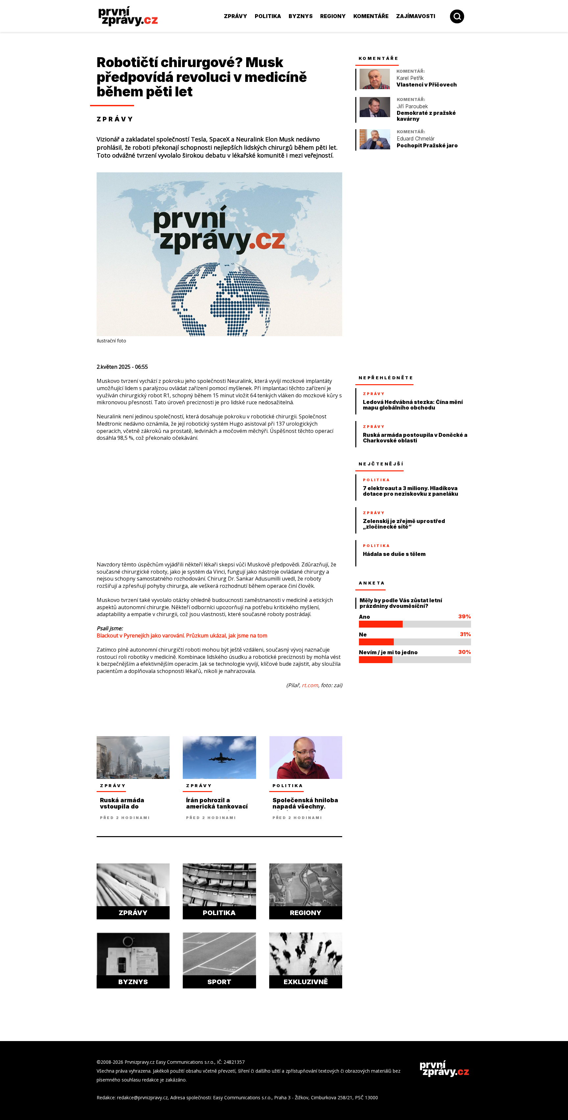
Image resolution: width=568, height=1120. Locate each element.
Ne (363, 634)
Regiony (333, 16)
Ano (364, 616)
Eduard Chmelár (416, 138)
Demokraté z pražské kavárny (426, 116)
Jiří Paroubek (412, 106)
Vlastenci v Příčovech (426, 84)
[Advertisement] (52, 144)
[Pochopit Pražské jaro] (375, 147)
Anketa (372, 582)
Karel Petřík (410, 78)
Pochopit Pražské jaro (427, 145)
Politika (268, 16)
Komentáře (371, 16)
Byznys (301, 16)
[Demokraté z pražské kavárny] (375, 115)
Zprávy (235, 16)
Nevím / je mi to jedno (388, 652)
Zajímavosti (415, 16)
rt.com (310, 685)
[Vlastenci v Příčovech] (375, 87)
